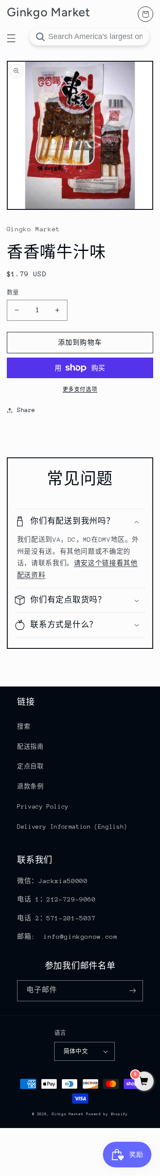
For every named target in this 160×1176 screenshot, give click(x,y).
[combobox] (89, 36)
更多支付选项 (80, 389)
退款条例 (30, 786)
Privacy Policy (43, 806)
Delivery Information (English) (72, 826)
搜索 (23, 726)
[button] (80, 521)
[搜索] (40, 37)
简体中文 (76, 1051)
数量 (13, 292)
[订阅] (133, 990)
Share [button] (26, 409)
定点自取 (30, 766)
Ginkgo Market (68, 1114)
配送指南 (30, 746)
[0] (144, 1082)
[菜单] (11, 38)
